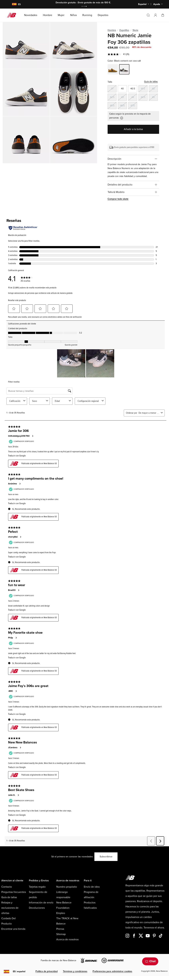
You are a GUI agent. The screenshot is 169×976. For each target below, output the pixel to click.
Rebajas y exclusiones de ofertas (9, 908)
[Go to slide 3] (86, 7)
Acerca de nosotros (67, 939)
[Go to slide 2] (84, 7)
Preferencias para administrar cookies (112, 971)
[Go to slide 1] (83, 7)
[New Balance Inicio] (13, 15)
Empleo (60, 913)
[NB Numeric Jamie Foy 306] (26, 45)
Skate (135, 30)
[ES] (12, 4)
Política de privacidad (46, 971)
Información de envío (41, 902)
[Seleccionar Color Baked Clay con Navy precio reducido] (113, 69)
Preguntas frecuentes (13, 892)
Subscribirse (106, 856)
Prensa (60, 929)
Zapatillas (124, 30)
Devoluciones (37, 908)
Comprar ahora (103, 2)
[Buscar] (148, 15)
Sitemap (61, 934)
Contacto (6, 886)
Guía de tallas (151, 81)
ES (19, 971)
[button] (155, 15)
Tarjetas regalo (37, 886)
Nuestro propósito (66, 886)
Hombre (112, 30)
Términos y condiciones (75, 971)
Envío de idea (92, 886)
